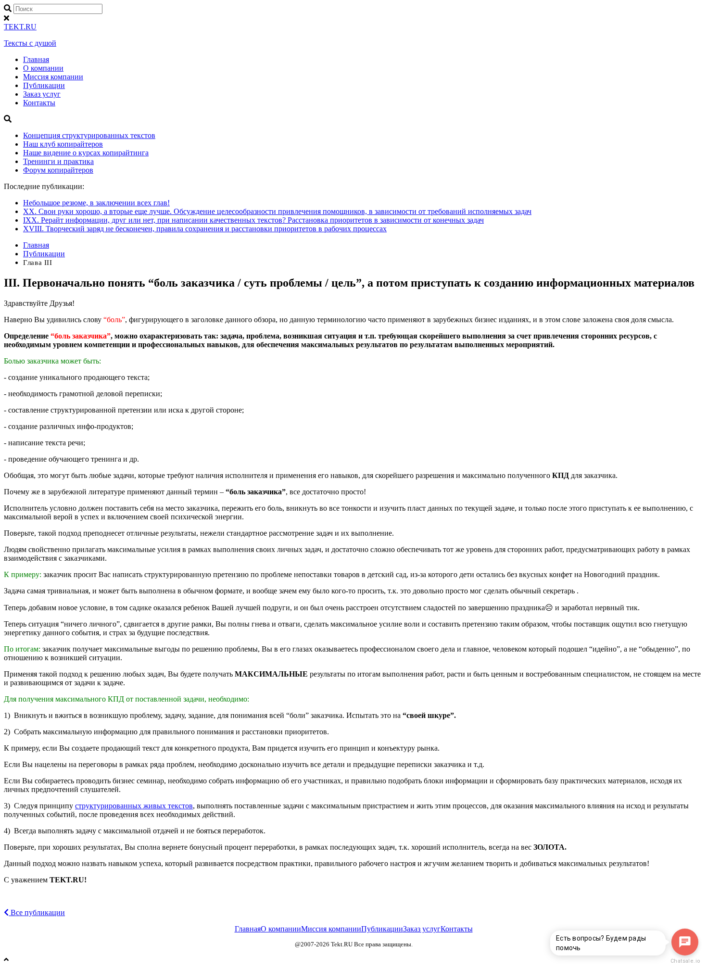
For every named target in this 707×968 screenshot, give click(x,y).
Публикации (44, 85)
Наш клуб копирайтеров (63, 144)
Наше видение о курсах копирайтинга (86, 153)
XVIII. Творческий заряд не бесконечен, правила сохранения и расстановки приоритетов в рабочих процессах (205, 229)
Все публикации (37, 912)
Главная (36, 59)
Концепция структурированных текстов (89, 135)
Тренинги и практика (58, 161)
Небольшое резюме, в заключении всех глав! (96, 203)
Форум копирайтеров (58, 170)
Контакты (39, 103)
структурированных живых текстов (134, 806)
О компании (43, 68)
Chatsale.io (684, 961)
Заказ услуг (42, 94)
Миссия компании (53, 77)
